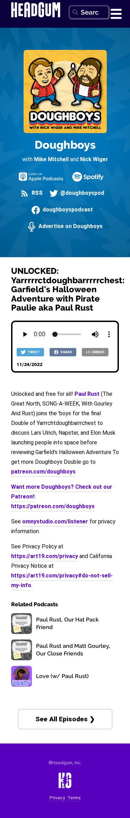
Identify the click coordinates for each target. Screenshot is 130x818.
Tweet (33, 352)
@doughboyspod (81, 193)
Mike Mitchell (51, 159)
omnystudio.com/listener (55, 521)
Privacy (57, 797)
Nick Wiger (94, 159)
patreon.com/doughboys (43, 471)
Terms (74, 797)
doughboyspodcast (67, 210)
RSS (36, 193)
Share (66, 352)
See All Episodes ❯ (65, 719)
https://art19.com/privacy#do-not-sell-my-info (62, 580)
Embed (98, 352)
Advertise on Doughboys (69, 226)
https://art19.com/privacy (44, 556)
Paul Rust (87, 394)
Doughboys (65, 144)
